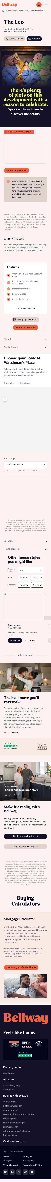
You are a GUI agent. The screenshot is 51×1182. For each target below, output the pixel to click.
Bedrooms (11, 585)
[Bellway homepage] (25, 1024)
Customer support (14, 1141)
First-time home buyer (14, 1123)
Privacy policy (8, 1161)
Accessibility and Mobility (32, 1165)
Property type (11, 570)
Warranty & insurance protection (19, 1114)
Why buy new (9, 1119)
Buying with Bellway (15, 1095)
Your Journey (9, 1102)
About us (8, 1079)
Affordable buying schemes (16, 1131)
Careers (6, 1157)
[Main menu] (46, 4)
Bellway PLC (27, 1157)
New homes (9, 1073)
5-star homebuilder (12, 1106)
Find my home (12, 1067)
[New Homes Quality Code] (38, 1045)
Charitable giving (11, 1086)
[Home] (3, 11)
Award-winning (10, 1110)
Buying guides (10, 1135)
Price (10, 578)
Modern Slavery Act (10, 1165)
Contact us (8, 1090)
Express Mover (10, 1127)
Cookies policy (28, 1161)
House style (9, 459)
